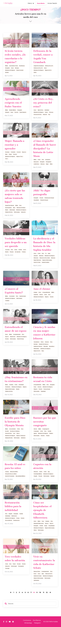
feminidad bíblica (38, 473)
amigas (35, 292)
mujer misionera (37, 260)
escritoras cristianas (14, 431)
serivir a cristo (37, 262)
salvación (23, 212)
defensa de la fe (49, 65)
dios (43, 159)
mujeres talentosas (20, 435)
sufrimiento (36, 580)
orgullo (35, 476)
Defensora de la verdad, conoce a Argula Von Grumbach (43, 57)
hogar (10, 154)
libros (18, 433)
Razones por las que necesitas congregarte (44, 421)
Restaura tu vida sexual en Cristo (42, 379)
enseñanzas (22, 65)
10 (40, 592)
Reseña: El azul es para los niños (15, 466)
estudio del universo (43, 344)
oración (16, 112)
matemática (36, 348)
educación (36, 161)
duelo (15, 249)
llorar (24, 249)
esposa (46, 523)
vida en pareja (20, 338)
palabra (51, 433)
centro (40, 471)
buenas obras (37, 571)
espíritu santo (23, 296)
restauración (16, 520)
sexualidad (36, 200)
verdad (6, 72)
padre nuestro (23, 112)
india (49, 253)
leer (14, 433)
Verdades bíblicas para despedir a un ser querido (16, 242)
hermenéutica (8, 207)
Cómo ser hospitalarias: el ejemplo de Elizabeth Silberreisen (42, 510)
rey (49, 114)
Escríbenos (37, 620)
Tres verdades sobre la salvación (15, 558)
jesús (12, 68)
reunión (43, 435)
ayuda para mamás (9, 205)
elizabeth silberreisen (39, 523)
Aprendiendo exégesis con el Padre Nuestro (13, 103)
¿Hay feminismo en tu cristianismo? (16, 379)
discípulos (47, 159)
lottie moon (36, 164)
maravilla (46, 346)
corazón (19, 152)
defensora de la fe (38, 68)
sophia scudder (45, 262)
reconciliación (8, 520)
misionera (36, 257)
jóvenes (15, 154)
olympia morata (8, 437)
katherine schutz (37, 575)
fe (45, 253)
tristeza (24, 251)
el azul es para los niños (11, 473)
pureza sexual (47, 389)
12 (47, 592)
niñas (51, 164)
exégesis (7, 112)
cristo (39, 159)
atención (36, 471)
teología (7, 568)
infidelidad (7, 515)
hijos (6, 154)
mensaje (17, 68)
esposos (24, 152)
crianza (7, 471)
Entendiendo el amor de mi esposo (15, 329)
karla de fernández (9, 476)
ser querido (17, 251)
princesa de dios (38, 114)
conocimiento (12, 428)
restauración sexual (49, 197)
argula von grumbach (39, 65)
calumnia (36, 294)
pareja (17, 518)
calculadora (36, 341)
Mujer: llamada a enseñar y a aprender (14, 145)
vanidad (52, 476)
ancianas (7, 152)
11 (43, 592)
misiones (43, 164)
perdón (51, 296)
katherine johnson (38, 346)
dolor (35, 573)
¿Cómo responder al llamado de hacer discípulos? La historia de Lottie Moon (44, 148)
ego (49, 471)
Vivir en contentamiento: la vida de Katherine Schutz (44, 562)
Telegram (37, 623)
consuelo (7, 249)
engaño (10, 513)
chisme (41, 294)
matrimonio (12, 336)
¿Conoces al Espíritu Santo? (14, 290)
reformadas (17, 212)
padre (46, 112)
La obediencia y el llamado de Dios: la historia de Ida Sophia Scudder (44, 244)
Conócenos (27, 620)
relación (45, 114)
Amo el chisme (41, 288)
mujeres (47, 296)
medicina (41, 255)
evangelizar (48, 161)
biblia (6, 65)
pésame (12, 251)
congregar (36, 431)
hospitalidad (51, 525)
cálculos (47, 341)
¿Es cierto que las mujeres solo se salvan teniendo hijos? (15, 196)
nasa (43, 350)
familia (20, 249)
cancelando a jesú (13, 65)
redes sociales (19, 70)
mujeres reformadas (47, 260)
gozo (39, 573)
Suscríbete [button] (41, 3)
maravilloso (51, 346)
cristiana (11, 384)
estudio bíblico (12, 110)
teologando (21, 566)
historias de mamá (21, 207)
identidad (47, 110)
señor (35, 72)
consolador (12, 296)
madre (6, 209)
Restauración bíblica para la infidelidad (13, 506)
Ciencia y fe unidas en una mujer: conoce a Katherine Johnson (44, 333)
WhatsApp (28, 623)
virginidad (43, 391)
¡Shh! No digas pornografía (41, 192)
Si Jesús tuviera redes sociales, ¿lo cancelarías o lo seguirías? (15, 57)
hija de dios (40, 110)
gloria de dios (8, 433)
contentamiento (16, 334)
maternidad (12, 209)
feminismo (7, 386)
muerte (6, 251)
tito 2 (6, 158)
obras (35, 530)
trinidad (7, 300)
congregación (45, 428)
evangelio (7, 68)
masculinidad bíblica (20, 476)
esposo (7, 336)
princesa (51, 112)
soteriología (14, 566)
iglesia (35, 433)
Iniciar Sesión (52, 3)
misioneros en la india (45, 257)
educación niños (14, 471)
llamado (36, 255)
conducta (13, 152)
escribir (7, 431)
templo (47, 435)
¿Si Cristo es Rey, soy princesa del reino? (43, 103)
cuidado (47, 521)
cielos (42, 341)
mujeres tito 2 (19, 156)
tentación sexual (44, 200)
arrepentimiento (46, 292)
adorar (35, 428)
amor (35, 110)
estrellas (36, 344)
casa (43, 521)
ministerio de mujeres (10, 70)
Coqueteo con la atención (42, 466)
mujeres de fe (48, 70)
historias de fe (48, 573)
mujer (47, 164)
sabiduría (23, 437)
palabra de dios (9, 212)
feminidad (21, 384)
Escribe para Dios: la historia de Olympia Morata (15, 421)
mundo (17, 389)
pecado (41, 197)
